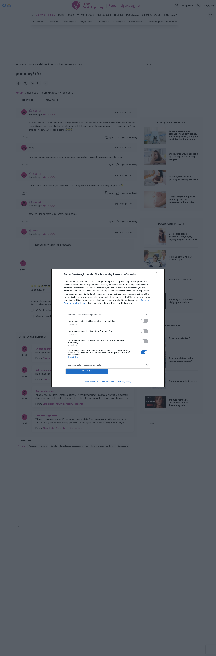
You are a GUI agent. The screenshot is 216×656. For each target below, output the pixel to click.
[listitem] (108, 314)
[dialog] (108, 328)
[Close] (159, 274)
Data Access (108, 381)
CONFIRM (86, 371)
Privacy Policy (124, 381)
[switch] (144, 321)
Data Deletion (91, 381)
